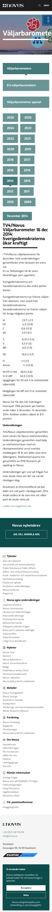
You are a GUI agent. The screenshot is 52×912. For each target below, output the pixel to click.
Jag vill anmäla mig (26, 534)
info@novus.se (10, 836)
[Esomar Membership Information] (20, 857)
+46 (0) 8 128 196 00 (13, 832)
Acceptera (26, 887)
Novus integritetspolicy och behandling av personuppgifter (26, 904)
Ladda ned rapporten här (17, 506)
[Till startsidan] (13, 5)
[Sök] (39, 5)
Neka (26, 895)
